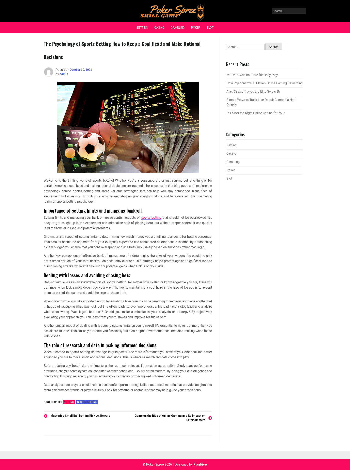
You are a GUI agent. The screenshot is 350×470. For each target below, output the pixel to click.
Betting (142, 27)
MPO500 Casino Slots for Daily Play (252, 75)
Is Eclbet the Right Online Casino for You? (255, 113)
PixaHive (200, 464)
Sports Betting (87, 402)
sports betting (151, 217)
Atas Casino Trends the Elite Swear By (253, 91)
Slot (210, 27)
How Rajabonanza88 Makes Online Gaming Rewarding (264, 83)
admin (64, 74)
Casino (159, 27)
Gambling (178, 27)
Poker (195, 27)
